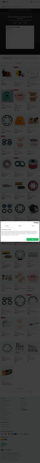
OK (32, 239)
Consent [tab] (6, 225)
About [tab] (33, 225)
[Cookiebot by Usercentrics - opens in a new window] (34, 223)
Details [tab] (20, 225)
